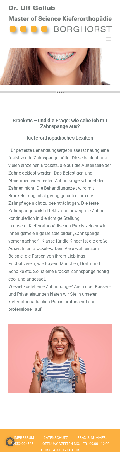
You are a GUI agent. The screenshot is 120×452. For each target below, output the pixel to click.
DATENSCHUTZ (55, 437)
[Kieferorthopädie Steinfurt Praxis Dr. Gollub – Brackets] (60, 326)
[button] (10, 442)
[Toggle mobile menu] (109, 39)
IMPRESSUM (24, 437)
